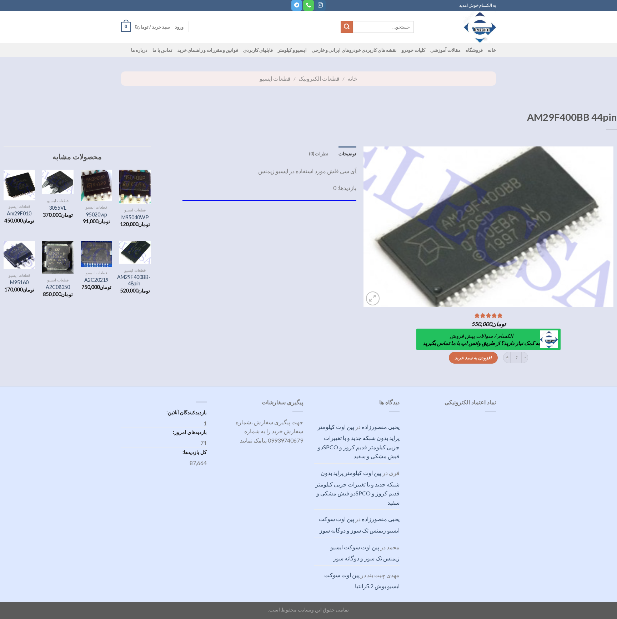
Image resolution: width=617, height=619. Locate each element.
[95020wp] (96, 185)
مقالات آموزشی (445, 50)
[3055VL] (58, 182)
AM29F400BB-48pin (134, 280)
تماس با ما (162, 50)
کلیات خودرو (413, 50)
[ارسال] (347, 27)
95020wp (96, 214)
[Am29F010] (19, 185)
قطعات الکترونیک (319, 78)
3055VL (57, 208)
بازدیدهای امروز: (189, 432)
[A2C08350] (58, 257)
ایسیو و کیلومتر (292, 50)
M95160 (19, 282)
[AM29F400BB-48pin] (135, 252)
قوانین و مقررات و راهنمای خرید (207, 50)
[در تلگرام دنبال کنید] (296, 5)
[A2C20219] (96, 253)
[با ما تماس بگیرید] (308, 5)
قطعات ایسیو (275, 78)
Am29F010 (19, 213)
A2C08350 (58, 287)
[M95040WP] (135, 187)
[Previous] (599, 227)
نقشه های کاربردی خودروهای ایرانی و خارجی (354, 50)
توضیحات (347, 153)
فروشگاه (474, 50)
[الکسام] (460, 27)
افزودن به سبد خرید (473, 357)
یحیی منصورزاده (381, 426)
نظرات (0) (318, 153)
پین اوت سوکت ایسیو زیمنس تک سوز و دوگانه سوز (359, 524)
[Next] (372, 227)
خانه (492, 50)
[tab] (347, 153)
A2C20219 (96, 280)
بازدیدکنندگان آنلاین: (186, 412)
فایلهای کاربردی (258, 50)
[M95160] (19, 255)
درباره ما (139, 50)
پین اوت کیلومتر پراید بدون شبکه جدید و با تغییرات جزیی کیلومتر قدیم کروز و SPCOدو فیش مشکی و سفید (358, 441)
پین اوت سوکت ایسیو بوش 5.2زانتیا (362, 580)
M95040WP (135, 217)
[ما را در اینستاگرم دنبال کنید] (320, 5)
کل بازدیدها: (194, 452)
